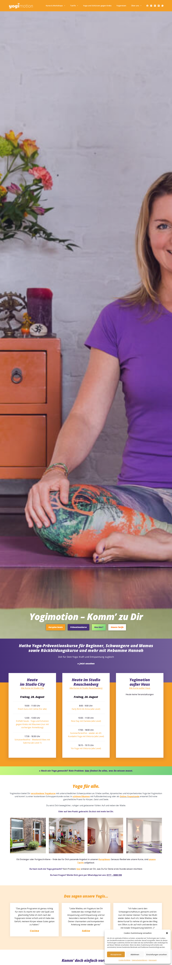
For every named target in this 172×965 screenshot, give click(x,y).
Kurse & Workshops (54, 5)
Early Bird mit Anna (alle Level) (86, 709)
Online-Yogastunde (129, 796)
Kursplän (103, 859)
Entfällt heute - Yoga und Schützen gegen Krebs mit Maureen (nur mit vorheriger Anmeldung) (32, 724)
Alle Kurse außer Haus (139, 688)
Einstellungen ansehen (156, 954)
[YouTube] (155, 6)
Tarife (73, 5)
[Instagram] (151, 6)
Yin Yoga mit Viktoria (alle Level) (86, 748)
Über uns (135, 5)
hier (79, 869)
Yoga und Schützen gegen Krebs (97, 5)
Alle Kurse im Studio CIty (32, 688)
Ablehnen (135, 954)
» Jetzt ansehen (86, 663)
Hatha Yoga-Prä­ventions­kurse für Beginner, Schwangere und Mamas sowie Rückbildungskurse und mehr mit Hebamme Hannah (86, 648)
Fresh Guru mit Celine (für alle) (32, 709)
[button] (167, 933)
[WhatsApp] (162, 6)
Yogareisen (121, 5)
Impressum (153, 960)
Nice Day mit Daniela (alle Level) (86, 721)
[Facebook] (147, 6)
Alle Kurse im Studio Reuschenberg (86, 688)
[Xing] (159, 6)
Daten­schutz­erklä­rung (139, 960)
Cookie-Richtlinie (124, 960)
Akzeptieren (115, 954)
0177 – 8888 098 (114, 875)
